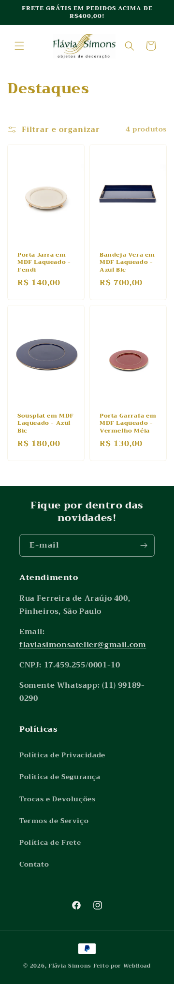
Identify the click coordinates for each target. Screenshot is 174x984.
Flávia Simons (69, 965)
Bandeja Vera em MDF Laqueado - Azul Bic (127, 262)
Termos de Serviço (53, 820)
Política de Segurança (60, 776)
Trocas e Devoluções (57, 799)
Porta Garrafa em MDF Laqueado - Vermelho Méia (128, 423)
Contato (34, 864)
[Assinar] (143, 545)
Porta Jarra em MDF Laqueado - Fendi (44, 262)
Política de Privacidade (62, 755)
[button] (19, 46)
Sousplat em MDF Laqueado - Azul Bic (45, 423)
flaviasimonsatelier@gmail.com (82, 644)
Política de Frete (50, 842)
